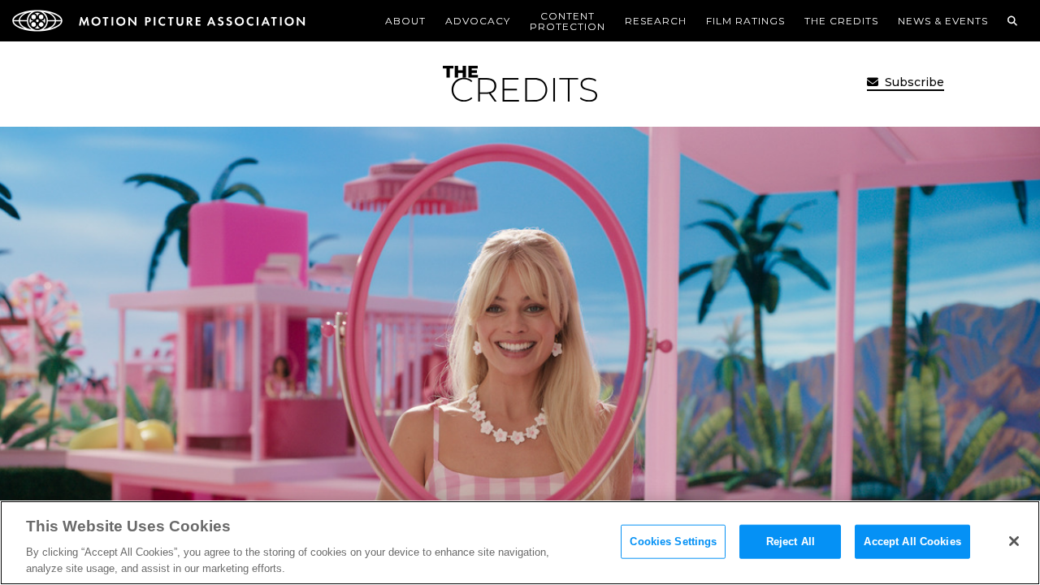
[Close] (1014, 541)
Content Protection (567, 21)
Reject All (790, 541)
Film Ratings (745, 21)
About (405, 21)
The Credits (841, 21)
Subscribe (913, 82)
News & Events (943, 21)
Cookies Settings (673, 541)
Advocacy (477, 21)
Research (656, 21)
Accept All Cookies (912, 541)
